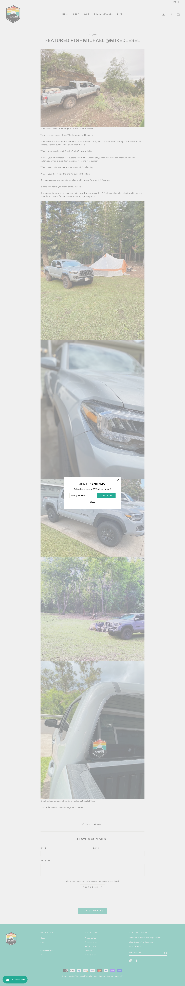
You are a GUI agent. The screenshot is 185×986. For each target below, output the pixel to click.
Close (92, 501)
